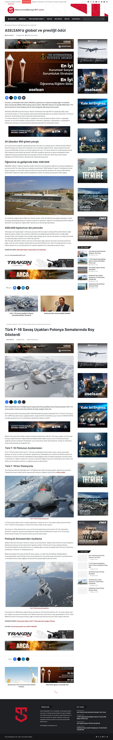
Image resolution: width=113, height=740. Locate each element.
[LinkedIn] (15, 98)
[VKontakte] (19, 98)
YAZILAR (49, 19)
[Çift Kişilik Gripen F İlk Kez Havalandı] (82, 270)
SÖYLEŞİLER (58, 19)
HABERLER (22, 19)
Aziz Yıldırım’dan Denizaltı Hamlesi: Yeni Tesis (97, 252)
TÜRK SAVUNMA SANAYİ (36, 19)
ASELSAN (8, 166)
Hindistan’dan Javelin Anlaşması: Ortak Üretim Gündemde (97, 277)
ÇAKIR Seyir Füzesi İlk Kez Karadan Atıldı (97, 285)
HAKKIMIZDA (76, 19)
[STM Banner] (39, 133)
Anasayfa (8, 25)
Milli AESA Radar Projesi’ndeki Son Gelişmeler (31, 250)
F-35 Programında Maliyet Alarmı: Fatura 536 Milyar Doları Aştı (97, 261)
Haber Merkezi (10, 35)
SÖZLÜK (66, 19)
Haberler (14, 25)
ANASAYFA (12, 19)
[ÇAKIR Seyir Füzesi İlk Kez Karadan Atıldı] (82, 286)
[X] (11, 98)
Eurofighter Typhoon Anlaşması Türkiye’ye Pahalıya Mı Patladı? (49, 1)
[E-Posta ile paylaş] (24, 98)
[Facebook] (7, 98)
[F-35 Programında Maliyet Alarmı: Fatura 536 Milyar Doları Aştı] (82, 261)
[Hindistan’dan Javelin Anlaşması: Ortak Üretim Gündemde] (82, 277)
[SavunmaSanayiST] (56, 10)
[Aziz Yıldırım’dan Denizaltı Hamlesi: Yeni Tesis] (82, 253)
